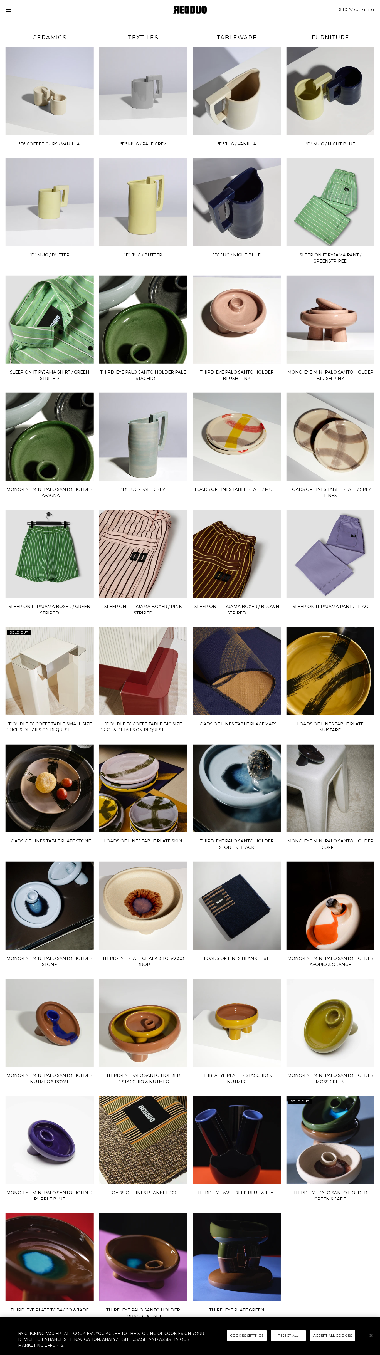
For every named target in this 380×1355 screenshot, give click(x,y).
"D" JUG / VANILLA (237, 144)
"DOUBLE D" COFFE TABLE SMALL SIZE (50, 723)
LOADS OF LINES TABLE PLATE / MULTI (237, 489)
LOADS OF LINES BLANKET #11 (237, 958)
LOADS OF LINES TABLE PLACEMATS (237, 723)
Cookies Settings (246, 1335)
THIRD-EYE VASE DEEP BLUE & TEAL (237, 1192)
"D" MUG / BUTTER (50, 255)
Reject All (288, 1335)
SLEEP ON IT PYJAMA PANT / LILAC (330, 606)
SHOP (345, 9)
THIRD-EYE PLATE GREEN (236, 1309)
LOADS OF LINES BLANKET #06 (143, 1192)
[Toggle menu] (8, 10)
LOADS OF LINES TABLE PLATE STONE (49, 841)
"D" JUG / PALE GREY (143, 489)
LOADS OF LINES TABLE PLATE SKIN (143, 841)
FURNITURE (330, 37)
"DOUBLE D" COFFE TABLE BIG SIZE (143, 723)
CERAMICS (49, 37)
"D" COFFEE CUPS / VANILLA (49, 144)
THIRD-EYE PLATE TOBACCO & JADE (50, 1309)
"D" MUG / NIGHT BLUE (330, 144)
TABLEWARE (237, 37)
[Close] (371, 1335)
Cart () (364, 10)
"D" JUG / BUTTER (143, 255)
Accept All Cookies (332, 1335)
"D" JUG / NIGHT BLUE (237, 255)
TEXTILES (143, 37)
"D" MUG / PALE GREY (143, 144)
